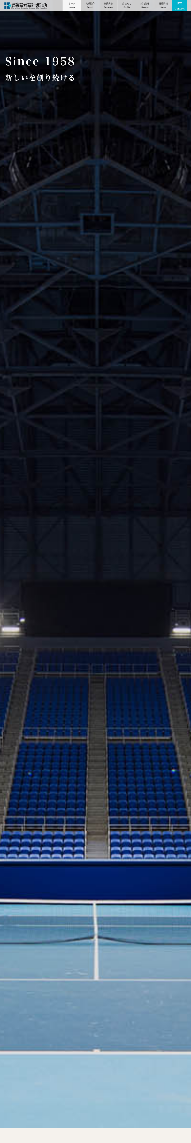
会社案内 (126, 5)
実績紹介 (90, 5)
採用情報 (144, 5)
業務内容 (108, 5)
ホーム (71, 5)
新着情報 (163, 5)
